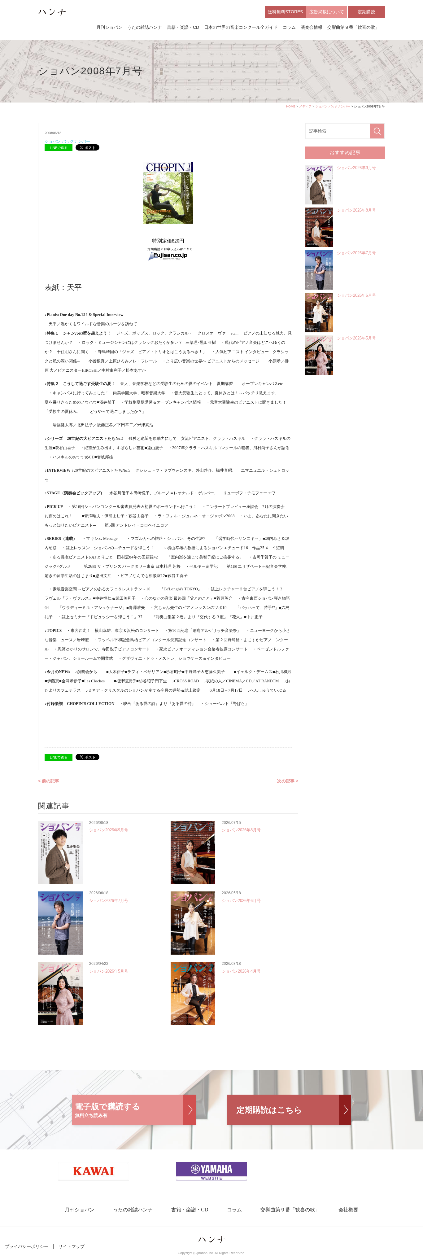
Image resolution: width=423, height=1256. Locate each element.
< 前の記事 (48, 780)
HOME (290, 106)
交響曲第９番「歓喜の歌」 (353, 27)
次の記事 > (287, 780)
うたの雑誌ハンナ (144, 27)
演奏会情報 (311, 27)
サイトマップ (72, 1246)
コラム (289, 27)
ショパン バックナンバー (332, 106)
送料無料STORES (285, 11)
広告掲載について (326, 11)
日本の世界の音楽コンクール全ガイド (241, 27)
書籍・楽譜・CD (183, 27)
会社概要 (348, 1209)
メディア (305, 106)
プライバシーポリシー (26, 1246)
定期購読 (366, 11)
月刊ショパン (109, 27)
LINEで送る (59, 148)
